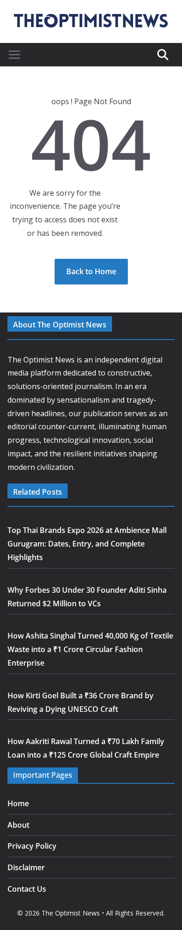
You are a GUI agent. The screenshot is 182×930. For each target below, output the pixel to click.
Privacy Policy (31, 846)
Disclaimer (26, 867)
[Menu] (14, 55)
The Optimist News (71, 913)
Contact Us (26, 889)
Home (18, 803)
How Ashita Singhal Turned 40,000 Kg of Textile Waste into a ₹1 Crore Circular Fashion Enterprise (90, 649)
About (18, 825)
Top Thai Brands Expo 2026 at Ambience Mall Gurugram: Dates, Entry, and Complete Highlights (87, 543)
